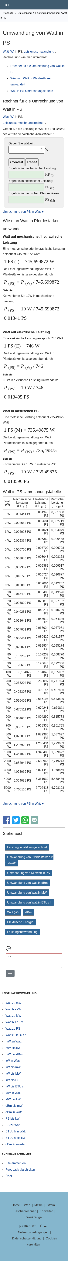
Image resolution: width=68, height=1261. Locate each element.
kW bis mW (13, 1067)
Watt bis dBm (14, 1022)
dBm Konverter (15, 1144)
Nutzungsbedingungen (33, 1232)
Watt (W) (8, 51)
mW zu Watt (13, 1041)
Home (16, 1205)
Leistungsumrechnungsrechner (23, 122)
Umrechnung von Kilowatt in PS (28, 873)
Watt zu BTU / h (15, 1035)
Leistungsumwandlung (47, 13)
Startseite (8, 13)
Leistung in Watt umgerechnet (27, 847)
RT (7, 5)
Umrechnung (25, 13)
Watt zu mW (13, 1002)
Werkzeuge (34, 1217)
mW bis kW (13, 1047)
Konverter (46, 1211)
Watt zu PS (12, 1028)
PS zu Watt (12, 1125)
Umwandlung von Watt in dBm (27, 882)
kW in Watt (12, 1060)
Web (27, 1205)
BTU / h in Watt (15, 1131)
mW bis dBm (13, 1054)
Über (8, 1176)
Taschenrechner (25, 1211)
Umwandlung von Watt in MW (27, 892)
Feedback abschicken (20, 1169)
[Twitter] (16, 822)
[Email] (35, 822)
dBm (28, 912)
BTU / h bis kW (15, 1137)
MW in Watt (13, 1092)
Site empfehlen (15, 1163)
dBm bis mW (13, 1105)
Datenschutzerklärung (27, 1238)
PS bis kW (12, 1118)
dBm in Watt (13, 1112)
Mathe (38, 1205)
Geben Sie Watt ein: (21, 143)
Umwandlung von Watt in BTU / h (29, 902)
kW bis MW (13, 1073)
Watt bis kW (13, 1009)
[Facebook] (7, 822)
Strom (51, 1205)
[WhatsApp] (25, 822)
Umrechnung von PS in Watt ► (23, 211)
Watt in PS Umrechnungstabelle (31, 90)
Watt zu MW (13, 1015)
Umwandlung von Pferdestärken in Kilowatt (29, 860)
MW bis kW (13, 1099)
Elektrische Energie (20, 922)
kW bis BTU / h (15, 1086)
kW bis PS (12, 1080)
